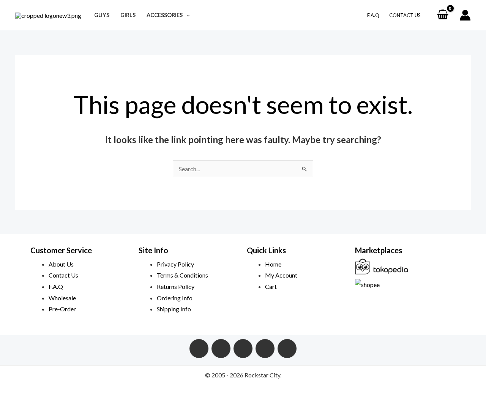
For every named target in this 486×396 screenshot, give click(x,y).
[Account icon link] (465, 15)
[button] (186, 15)
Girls (128, 15)
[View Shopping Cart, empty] (442, 15)
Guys (101, 15)
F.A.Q (373, 15)
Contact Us (405, 15)
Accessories (165, 15)
